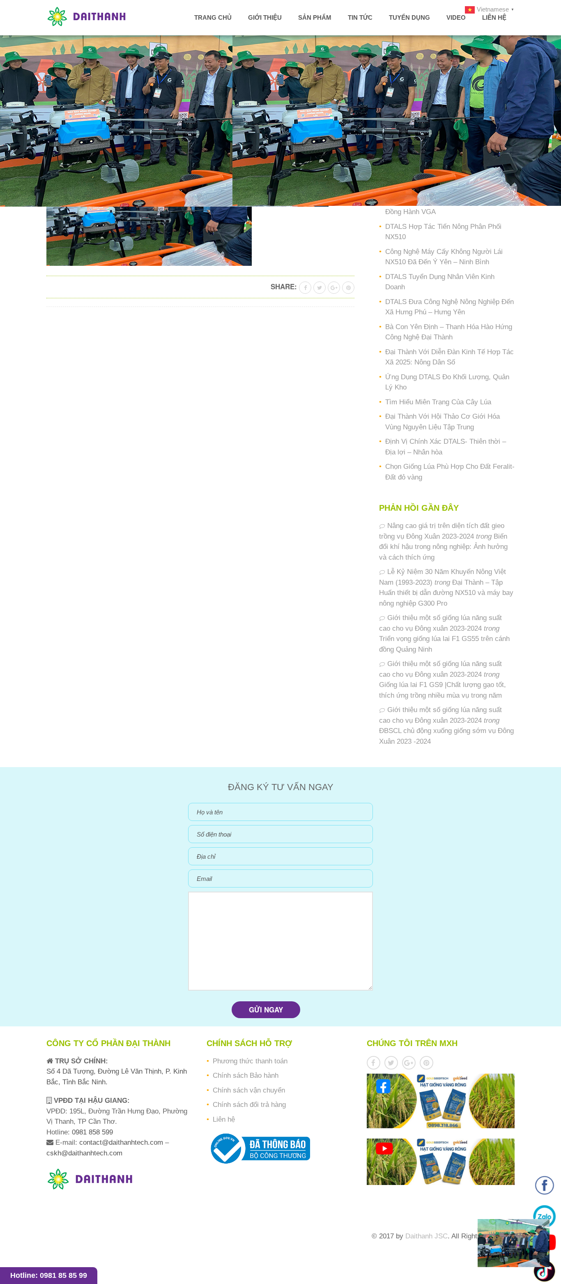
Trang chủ (213, 17)
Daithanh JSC (426, 1236)
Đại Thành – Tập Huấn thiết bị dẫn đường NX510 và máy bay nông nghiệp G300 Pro (446, 593)
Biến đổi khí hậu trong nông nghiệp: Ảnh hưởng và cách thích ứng (443, 547)
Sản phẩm (314, 17)
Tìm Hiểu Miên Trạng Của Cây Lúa (438, 402)
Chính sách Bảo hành (245, 1075)
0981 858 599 (91, 1132)
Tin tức (360, 17)
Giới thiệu (265, 17)
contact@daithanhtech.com (122, 1142)
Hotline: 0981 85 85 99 (48, 1275)
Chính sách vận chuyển (249, 1090)
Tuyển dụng (409, 17)
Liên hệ (494, 17)
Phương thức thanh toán (250, 1061)
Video (456, 17)
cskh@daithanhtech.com (84, 1153)
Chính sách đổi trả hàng (249, 1105)
